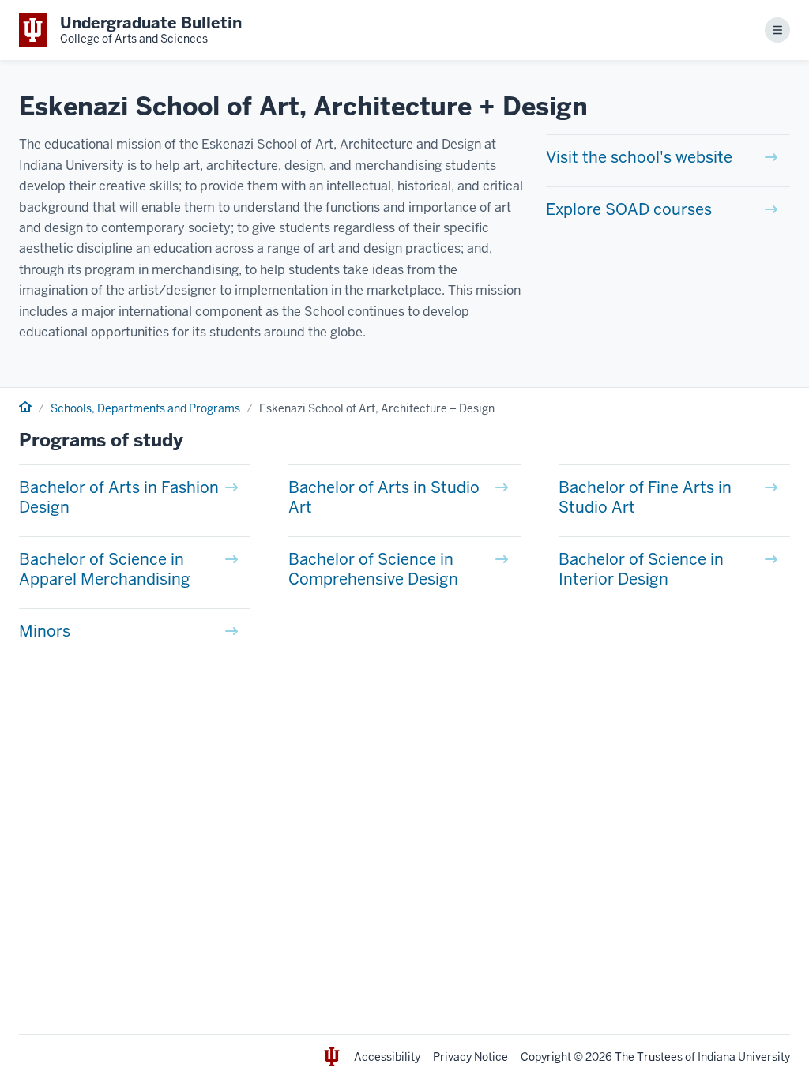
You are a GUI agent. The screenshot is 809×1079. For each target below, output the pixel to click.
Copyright (546, 1057)
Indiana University (744, 1057)
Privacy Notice (470, 1057)
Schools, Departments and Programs (145, 408)
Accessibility (387, 1057)
